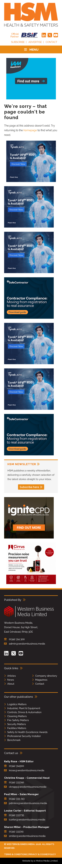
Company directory (46, 675)
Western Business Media (21, 844)
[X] (50, 35)
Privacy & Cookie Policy (42, 854)
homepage (30, 130)
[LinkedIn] (44, 35)
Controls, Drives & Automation (24, 712)
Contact (51, 42)
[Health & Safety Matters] (31, 14)
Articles (11, 675)
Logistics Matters (16, 704)
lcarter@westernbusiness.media (27, 819)
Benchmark (14, 740)
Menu (34, 49)
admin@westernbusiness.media (27, 643)
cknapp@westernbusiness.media (27, 786)
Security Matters (16, 724)
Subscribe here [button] (29, 487)
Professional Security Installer (24, 736)
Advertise (35, 42)
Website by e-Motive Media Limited (40, 861)
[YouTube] (56, 35)
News (10, 679)
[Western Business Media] (29, 616)
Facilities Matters (16, 728)
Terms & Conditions (15, 854)
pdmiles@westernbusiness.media (28, 803)
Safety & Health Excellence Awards (27, 732)
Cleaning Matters (17, 716)
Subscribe (18, 42)
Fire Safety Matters (18, 720)
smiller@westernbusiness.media (27, 836)
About (10, 683)
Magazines (41, 679)
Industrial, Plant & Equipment (23, 708)
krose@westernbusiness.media (26, 770)
